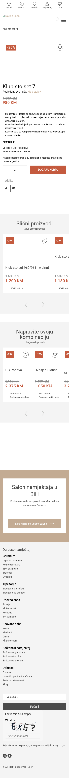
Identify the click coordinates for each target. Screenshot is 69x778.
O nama (7, 672)
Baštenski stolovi (12, 656)
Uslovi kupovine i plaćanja (17, 676)
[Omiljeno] (60, 47)
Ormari (6, 636)
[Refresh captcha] (38, 721)
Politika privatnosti (13, 680)
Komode (7, 612)
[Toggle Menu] (63, 21)
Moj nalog (47, 7)
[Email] (13, 188)
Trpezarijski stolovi (13, 588)
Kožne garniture (11, 564)
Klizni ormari (10, 640)
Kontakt (21, 7)
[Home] (21, 20)
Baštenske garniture (14, 652)
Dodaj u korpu (48, 169)
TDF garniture (10, 568)
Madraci (7, 632)
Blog (5, 684)
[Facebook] (6, 188)
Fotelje (6, 604)
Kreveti (6, 628)
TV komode (9, 616)
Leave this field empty (18, 714)
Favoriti (34, 7)
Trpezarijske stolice (14, 592)
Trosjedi (7, 572)
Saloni (9, 7)
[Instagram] (5, 756)
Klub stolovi (35, 91)
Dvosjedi (7, 576)
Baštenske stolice (13, 660)
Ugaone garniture (12, 560)
